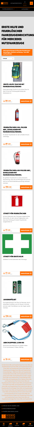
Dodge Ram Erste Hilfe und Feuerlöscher (21, 399)
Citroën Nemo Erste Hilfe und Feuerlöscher (14, 374)
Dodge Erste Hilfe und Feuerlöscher (20, 370)
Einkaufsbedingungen (9, 408)
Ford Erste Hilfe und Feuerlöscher (19, 366)
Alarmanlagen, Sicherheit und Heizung (13, 52)
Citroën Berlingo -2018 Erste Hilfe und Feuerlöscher (17, 372)
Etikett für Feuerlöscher (14, 213)
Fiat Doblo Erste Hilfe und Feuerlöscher (13, 384)
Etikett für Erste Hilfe (13, 257)
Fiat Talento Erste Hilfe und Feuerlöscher (21, 383)
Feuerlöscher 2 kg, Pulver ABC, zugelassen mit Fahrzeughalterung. (15, 130)
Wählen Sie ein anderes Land (11, 405)
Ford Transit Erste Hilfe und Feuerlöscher (13, 390)
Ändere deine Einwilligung (10, 411)
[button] (8, 58)
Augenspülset (9, 300)
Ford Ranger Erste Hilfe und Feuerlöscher (20, 388)
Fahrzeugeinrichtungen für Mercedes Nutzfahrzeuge (16, 50)
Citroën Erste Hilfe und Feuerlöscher (11, 365)
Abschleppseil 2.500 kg (13, 343)
